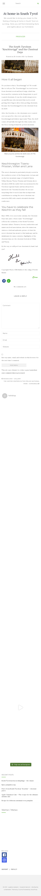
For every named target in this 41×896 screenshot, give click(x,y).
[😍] (20, 562)
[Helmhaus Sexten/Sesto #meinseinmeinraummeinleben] (20, 526)
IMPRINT (5, 869)
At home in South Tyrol (20, 13)
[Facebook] (4, 854)
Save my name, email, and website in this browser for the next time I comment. (20, 359)
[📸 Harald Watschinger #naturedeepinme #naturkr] (20, 418)
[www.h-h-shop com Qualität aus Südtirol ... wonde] (20, 743)
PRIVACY (14, 869)
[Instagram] (4, 860)
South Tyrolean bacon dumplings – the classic (18, 781)
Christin (30, 56)
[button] (4, 281)
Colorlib (20, 889)
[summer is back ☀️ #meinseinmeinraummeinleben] (20, 671)
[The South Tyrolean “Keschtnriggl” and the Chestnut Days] (20, 66)
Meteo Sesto (5, 851)
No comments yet (20, 287)
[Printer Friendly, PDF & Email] (34, 277)
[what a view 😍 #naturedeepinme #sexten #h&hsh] (20, 490)
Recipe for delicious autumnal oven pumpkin (17, 800)
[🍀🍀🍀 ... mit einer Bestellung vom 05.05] (20, 454)
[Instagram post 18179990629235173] (20, 707)
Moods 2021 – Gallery (12, 378)
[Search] (38, 3)
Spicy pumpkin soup (9, 785)
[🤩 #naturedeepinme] (20, 635)
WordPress (34, 889)
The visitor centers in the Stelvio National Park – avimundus (21, 382)
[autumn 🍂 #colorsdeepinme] (20, 599)
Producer (20, 37)
